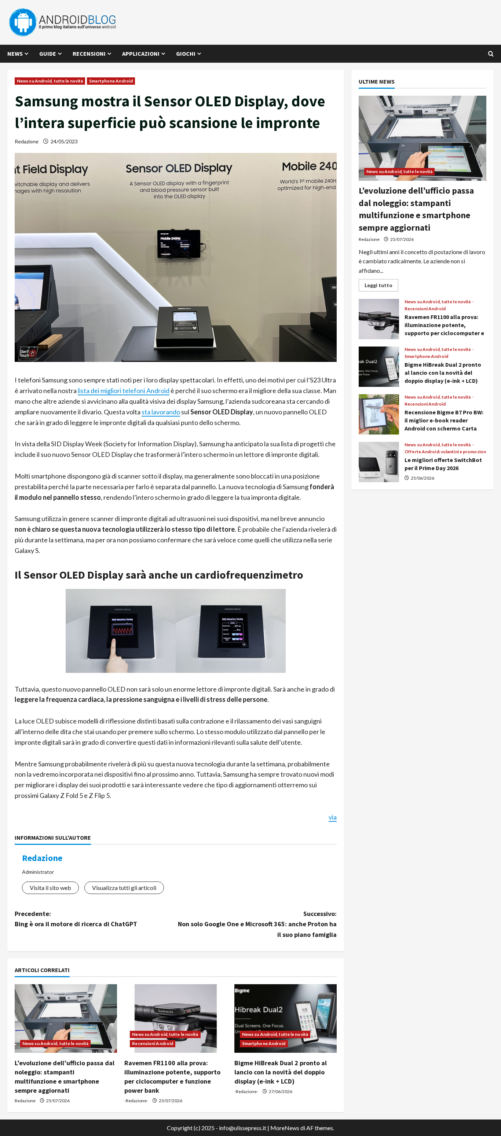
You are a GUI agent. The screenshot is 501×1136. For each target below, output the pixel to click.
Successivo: (257, 924)
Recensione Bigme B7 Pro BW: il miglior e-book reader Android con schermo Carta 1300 (379, 414)
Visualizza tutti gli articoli (124, 887)
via (333, 817)
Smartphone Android (111, 81)
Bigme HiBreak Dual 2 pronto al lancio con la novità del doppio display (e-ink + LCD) (280, 1072)
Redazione (27, 141)
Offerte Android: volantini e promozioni (446, 452)
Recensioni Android (152, 1043)
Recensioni (89, 53)
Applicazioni (141, 53)
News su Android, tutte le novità (50, 81)
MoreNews (284, 1127)
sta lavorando (161, 412)
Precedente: (76, 918)
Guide (47, 53)
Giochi (185, 53)
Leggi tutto (381, 287)
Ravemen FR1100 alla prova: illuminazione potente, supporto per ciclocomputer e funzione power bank (379, 319)
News (15, 53)
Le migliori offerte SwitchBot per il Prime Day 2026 (379, 462)
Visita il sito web (50, 887)
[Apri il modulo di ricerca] (491, 54)
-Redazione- (136, 1100)
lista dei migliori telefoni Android (123, 390)
